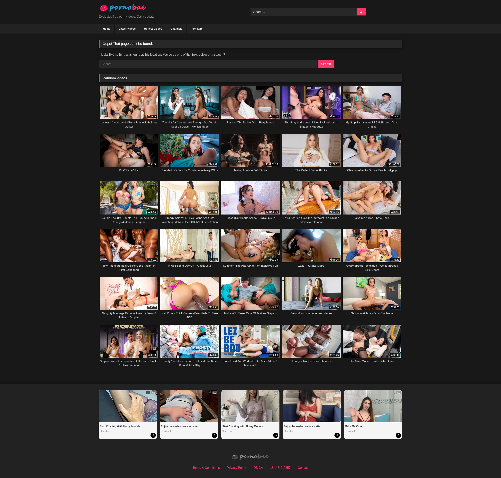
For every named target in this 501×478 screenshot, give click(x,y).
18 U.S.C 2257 (280, 467)
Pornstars (197, 28)
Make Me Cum (353, 426)
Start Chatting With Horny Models (120, 426)
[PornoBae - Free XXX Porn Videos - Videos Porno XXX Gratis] (123, 8)
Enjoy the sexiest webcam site (179, 426)
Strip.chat (105, 431)
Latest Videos (127, 28)
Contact (303, 467)
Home (106, 28)
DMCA (258, 467)
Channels (176, 28)
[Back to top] (489, 466)
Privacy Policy (237, 467)
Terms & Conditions (206, 467)
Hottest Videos (153, 28)
